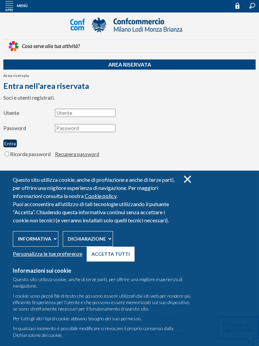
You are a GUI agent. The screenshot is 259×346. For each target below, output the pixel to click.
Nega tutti (187, 179)
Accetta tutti (110, 254)
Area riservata (129, 64)
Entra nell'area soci (240, 5)
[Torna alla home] (129, 35)
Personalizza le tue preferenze (47, 253)
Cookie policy (100, 196)
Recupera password (77, 154)
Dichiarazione (87, 239)
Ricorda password (30, 154)
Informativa (34, 239)
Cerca (252, 5)
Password (14, 128)
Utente (11, 113)
